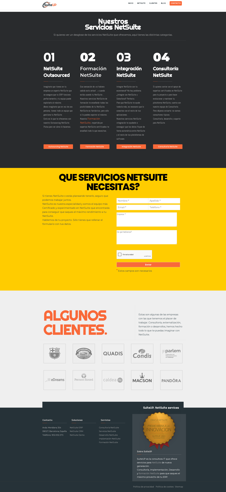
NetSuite (156, 462)
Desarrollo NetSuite (108, 435)
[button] (3, 3)
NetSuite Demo (77, 435)
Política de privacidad (143, 487)
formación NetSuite (149, 473)
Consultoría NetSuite (109, 428)
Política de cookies (165, 487)
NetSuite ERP (76, 428)
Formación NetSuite (108, 442)
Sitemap (179, 487)
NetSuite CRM (76, 431)
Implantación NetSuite (109, 439)
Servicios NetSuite (107, 431)
